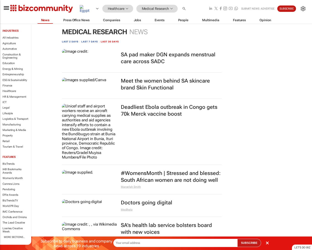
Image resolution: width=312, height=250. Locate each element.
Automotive (10, 48)
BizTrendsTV (10, 200)
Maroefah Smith (131, 186)
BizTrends (9, 163)
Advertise (268, 8)
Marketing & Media (14, 130)
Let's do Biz (302, 247)
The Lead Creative (14, 222)
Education (9, 63)
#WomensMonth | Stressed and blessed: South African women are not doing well (171, 176)
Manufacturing (12, 124)
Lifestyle (8, 113)
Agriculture (9, 43)
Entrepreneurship (13, 74)
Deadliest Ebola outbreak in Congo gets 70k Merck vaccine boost (169, 110)
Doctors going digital (146, 203)
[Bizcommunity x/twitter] (216, 9)
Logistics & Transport (15, 118)
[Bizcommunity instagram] (225, 9)
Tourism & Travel (13, 146)
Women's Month (13, 178)
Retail (6, 141)
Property (8, 135)
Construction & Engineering (12, 56)
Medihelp (126, 209)
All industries (11, 37)
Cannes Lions (11, 183)
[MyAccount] (303, 8)
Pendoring (9, 189)
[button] (184, 8)
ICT (5, 102)
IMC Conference (13, 211)
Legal (6, 107)
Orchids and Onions (15, 217)
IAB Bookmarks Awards (12, 171)
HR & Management (14, 96)
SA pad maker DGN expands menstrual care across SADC (168, 58)
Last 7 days (89, 41)
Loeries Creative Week (13, 230)
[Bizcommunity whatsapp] (236, 9)
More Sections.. (14, 237)
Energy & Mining (13, 68)
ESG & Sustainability (15, 80)
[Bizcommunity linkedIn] (210, 9)
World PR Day (11, 206)
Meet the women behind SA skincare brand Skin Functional (165, 84)
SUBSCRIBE (249, 243)
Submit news (250, 8)
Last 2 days (70, 41)
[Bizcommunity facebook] (220, 9)
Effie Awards (10, 194)
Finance (7, 85)
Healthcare (9, 91)
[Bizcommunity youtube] (230, 9)
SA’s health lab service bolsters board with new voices (166, 228)
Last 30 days (110, 41)
